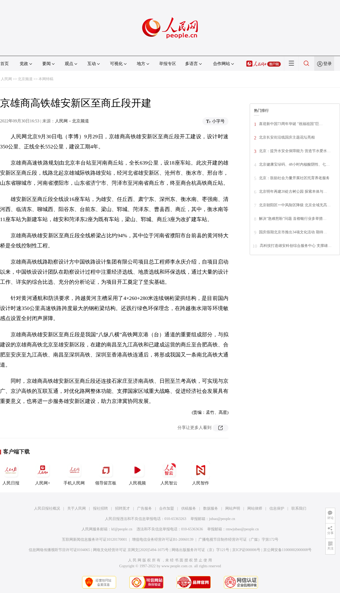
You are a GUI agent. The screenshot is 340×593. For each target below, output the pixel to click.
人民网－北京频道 (72, 121)
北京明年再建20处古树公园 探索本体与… (293, 192)
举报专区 (167, 63)
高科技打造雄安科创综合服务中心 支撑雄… (296, 246)
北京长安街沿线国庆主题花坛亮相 (287, 137)
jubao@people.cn (222, 519)
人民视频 (137, 483)
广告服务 (144, 508)
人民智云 (168, 483)
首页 (4, 63)
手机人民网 (74, 483)
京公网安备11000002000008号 (287, 550)
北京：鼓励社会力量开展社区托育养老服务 (294, 178)
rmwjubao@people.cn (242, 529)
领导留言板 (105, 483)
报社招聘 (100, 508)
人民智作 (200, 483)
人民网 (6, 79)
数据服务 (210, 508)
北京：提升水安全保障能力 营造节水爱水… (295, 151)
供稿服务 (188, 508)
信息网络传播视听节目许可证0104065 (59, 550)
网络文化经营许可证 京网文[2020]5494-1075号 (131, 550)
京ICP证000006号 (246, 550)
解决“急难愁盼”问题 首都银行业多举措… (292, 219)
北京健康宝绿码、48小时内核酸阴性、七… (294, 164)
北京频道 (25, 79)
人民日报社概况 (47, 508)
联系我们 (298, 508)
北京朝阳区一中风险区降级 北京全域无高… (295, 205)
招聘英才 (122, 508)
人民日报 (10, 483)
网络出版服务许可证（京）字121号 (200, 550)
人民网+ (42, 483)
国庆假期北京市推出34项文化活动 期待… (293, 232)
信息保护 (276, 508)
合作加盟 (166, 508)
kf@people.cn (121, 529)
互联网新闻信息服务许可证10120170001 (94, 540)
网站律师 (254, 508)
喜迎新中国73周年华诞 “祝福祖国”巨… (291, 124)
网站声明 (232, 508)
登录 (327, 63)
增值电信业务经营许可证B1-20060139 (162, 540)
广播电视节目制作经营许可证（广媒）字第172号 (238, 540)
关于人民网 (76, 508)
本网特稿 (46, 79)
